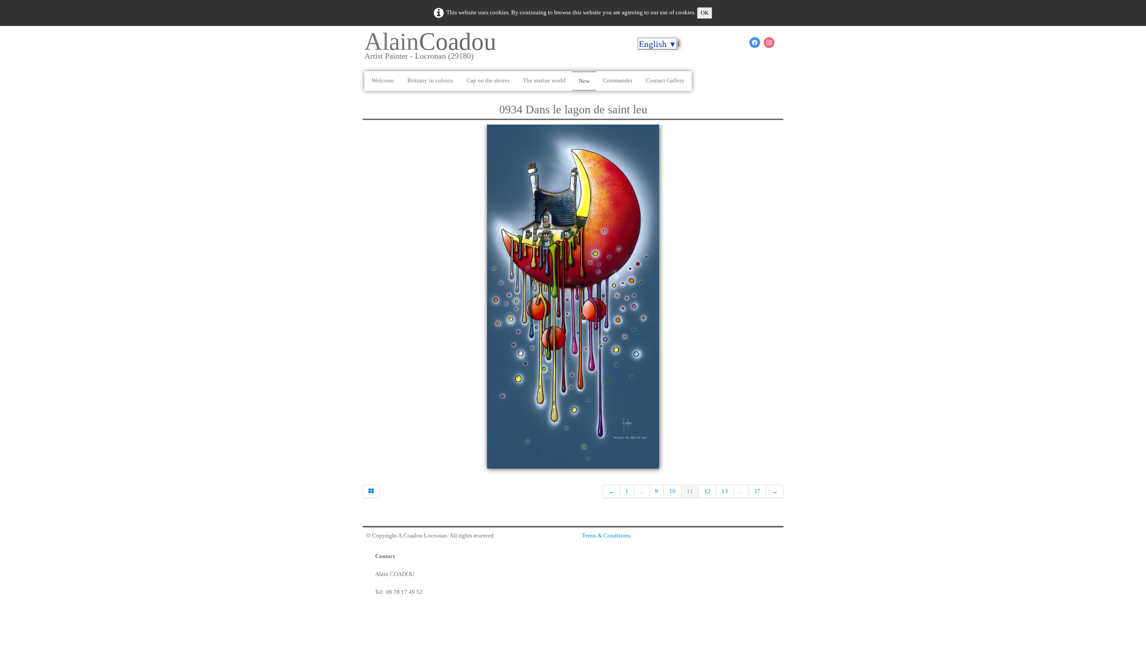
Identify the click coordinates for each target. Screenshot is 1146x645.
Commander (618, 80)
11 (690, 491)
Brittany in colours (430, 80)
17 (757, 491)
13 (725, 491)
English (657, 44)
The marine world (544, 80)
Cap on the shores (487, 80)
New (584, 80)
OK (705, 12)
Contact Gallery (665, 80)
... (642, 491)
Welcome (383, 80)
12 (707, 491)
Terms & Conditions (606, 535)
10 (672, 491)
